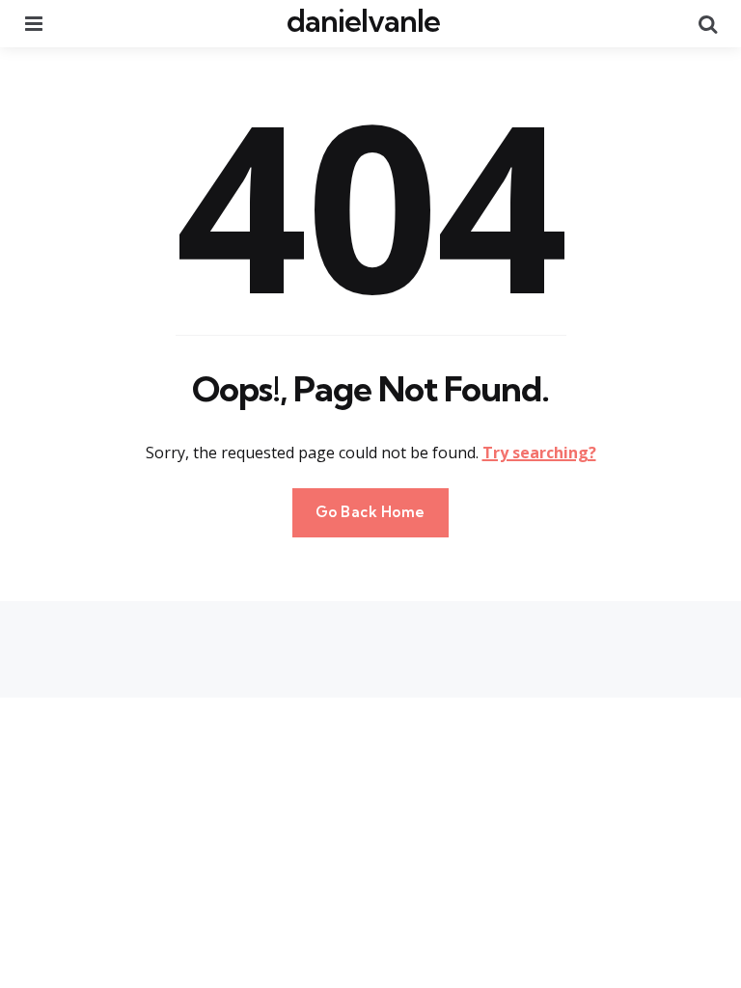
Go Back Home (370, 512)
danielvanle (363, 20)
